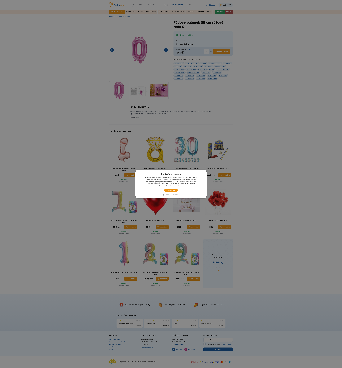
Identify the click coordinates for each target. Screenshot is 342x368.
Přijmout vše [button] (171, 190)
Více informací (182, 186)
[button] (171, 195)
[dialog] (171, 184)
